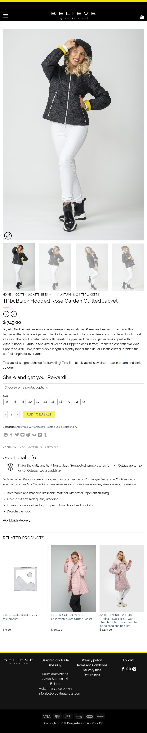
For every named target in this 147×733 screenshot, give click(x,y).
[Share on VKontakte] (34, 435)
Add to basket (39, 414)
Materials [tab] (35, 447)
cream (123, 363)
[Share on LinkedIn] (40, 435)
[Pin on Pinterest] (28, 435)
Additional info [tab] (14, 447)
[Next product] (6, 314)
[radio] (7, 402)
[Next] (136, 134)
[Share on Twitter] (17, 435)
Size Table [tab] (51, 447)
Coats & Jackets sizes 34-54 (36, 294)
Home (7, 294)
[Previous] (10, 134)
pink (137, 363)
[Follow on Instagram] (129, 669)
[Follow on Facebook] (123, 669)
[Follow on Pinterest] (134, 669)
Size (5, 395)
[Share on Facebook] (11, 435)
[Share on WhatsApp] (6, 435)
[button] (5, 16)
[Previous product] (14, 314)
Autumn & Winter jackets (79, 294)
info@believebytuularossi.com (60, 693)
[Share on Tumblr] (45, 435)
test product (10, 619)
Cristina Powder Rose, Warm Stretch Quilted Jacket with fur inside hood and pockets (119, 622)
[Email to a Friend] (22, 435)
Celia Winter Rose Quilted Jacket (71, 619)
